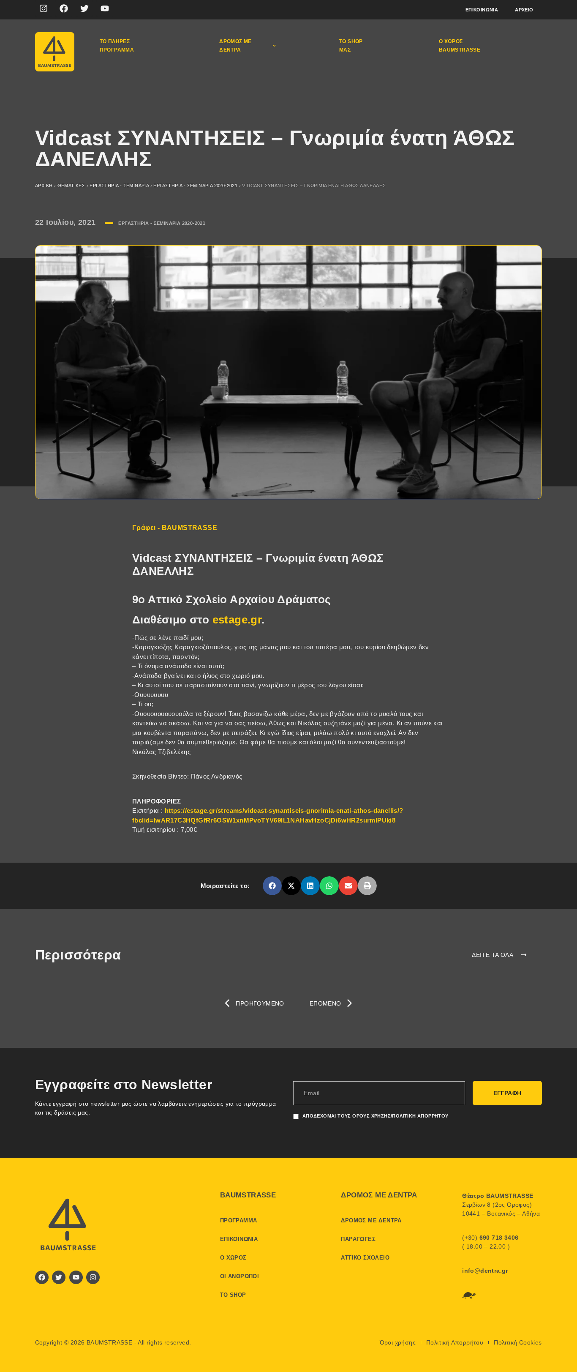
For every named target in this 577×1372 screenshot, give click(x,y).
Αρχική (43, 185)
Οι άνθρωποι (239, 1276)
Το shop (233, 1295)
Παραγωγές (358, 1239)
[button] (272, 885)
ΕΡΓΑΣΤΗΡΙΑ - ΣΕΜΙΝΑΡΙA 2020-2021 (195, 185)
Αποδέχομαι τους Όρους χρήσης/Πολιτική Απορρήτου (375, 1115)
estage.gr (237, 619)
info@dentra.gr (485, 1270)
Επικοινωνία (481, 9)
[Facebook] (63, 8)
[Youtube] (104, 8)
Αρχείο (524, 9)
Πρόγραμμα (238, 1220)
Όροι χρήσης (398, 1342)
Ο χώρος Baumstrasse (459, 45)
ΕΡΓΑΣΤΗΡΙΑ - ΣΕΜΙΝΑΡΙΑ (119, 185)
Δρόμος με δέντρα (235, 45)
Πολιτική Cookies (518, 1342)
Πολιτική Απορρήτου (454, 1342)
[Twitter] (84, 8)
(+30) (490, 1237)
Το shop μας (351, 45)
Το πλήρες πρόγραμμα (117, 45)
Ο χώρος (233, 1257)
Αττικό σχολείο (365, 1257)
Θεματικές (71, 185)
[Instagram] (43, 8)
